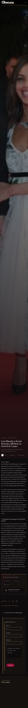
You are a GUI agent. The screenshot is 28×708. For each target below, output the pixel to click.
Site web (8, 640)
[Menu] (25, 2)
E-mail (8, 633)
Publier (10, 665)
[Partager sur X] (13, 601)
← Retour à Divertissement (9, 605)
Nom (8, 625)
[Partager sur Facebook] (9, 601)
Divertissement (12, 437)
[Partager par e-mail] (16, 601)
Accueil (3, 437)
